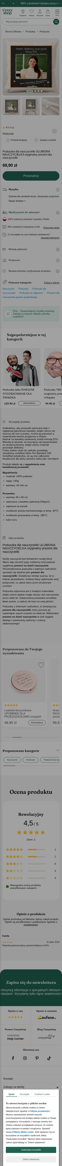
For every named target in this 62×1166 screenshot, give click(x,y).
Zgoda (11, 1094)
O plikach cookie (42, 1094)
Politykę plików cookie (23, 1132)
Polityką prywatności (39, 1111)
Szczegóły (24, 1094)
